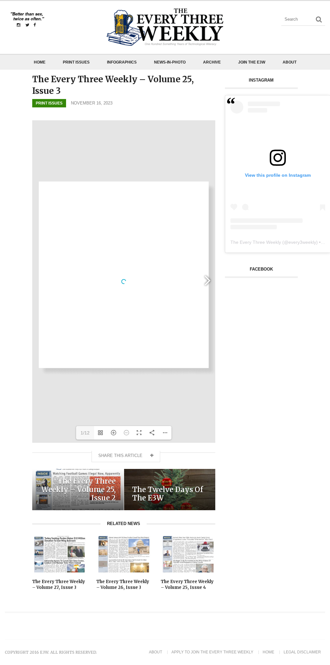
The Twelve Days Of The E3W (167, 493)
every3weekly (302, 242)
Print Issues (76, 62)
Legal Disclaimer (302, 652)
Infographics (122, 62)
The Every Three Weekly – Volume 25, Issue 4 (187, 584)
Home (39, 62)
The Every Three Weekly (255, 242)
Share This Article (121, 455)
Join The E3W (251, 62)
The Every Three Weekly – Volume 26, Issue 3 (122, 584)
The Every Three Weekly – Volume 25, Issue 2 (78, 489)
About (289, 62)
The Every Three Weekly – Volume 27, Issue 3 (58, 584)
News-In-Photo (170, 62)
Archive (212, 62)
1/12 (85, 432)
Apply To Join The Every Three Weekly (212, 652)
